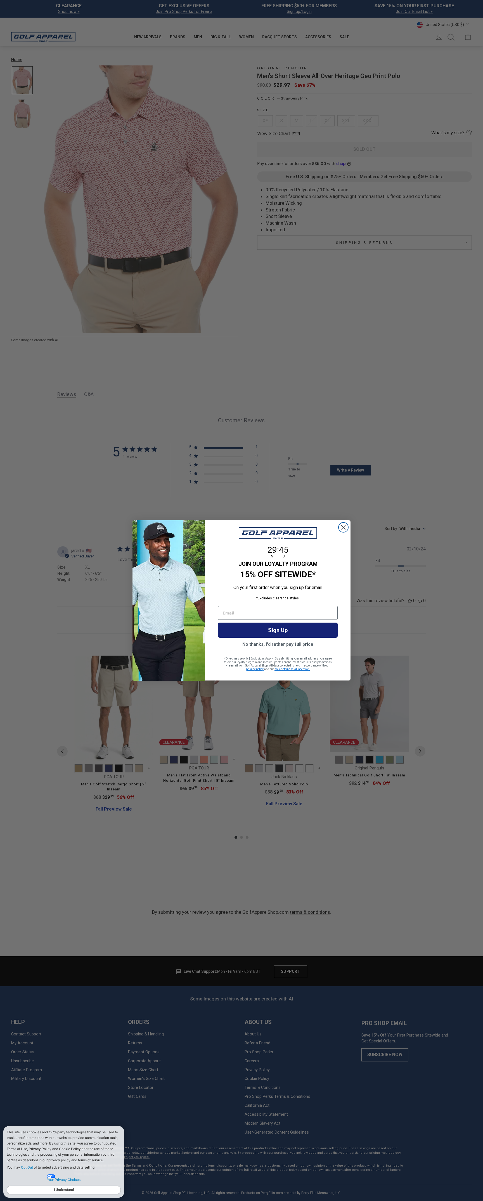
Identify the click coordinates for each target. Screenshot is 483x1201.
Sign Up (278, 630)
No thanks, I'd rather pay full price (277, 644)
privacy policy (255, 669)
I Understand (64, 1190)
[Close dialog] (343, 527)
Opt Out (27, 1167)
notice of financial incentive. (292, 669)
